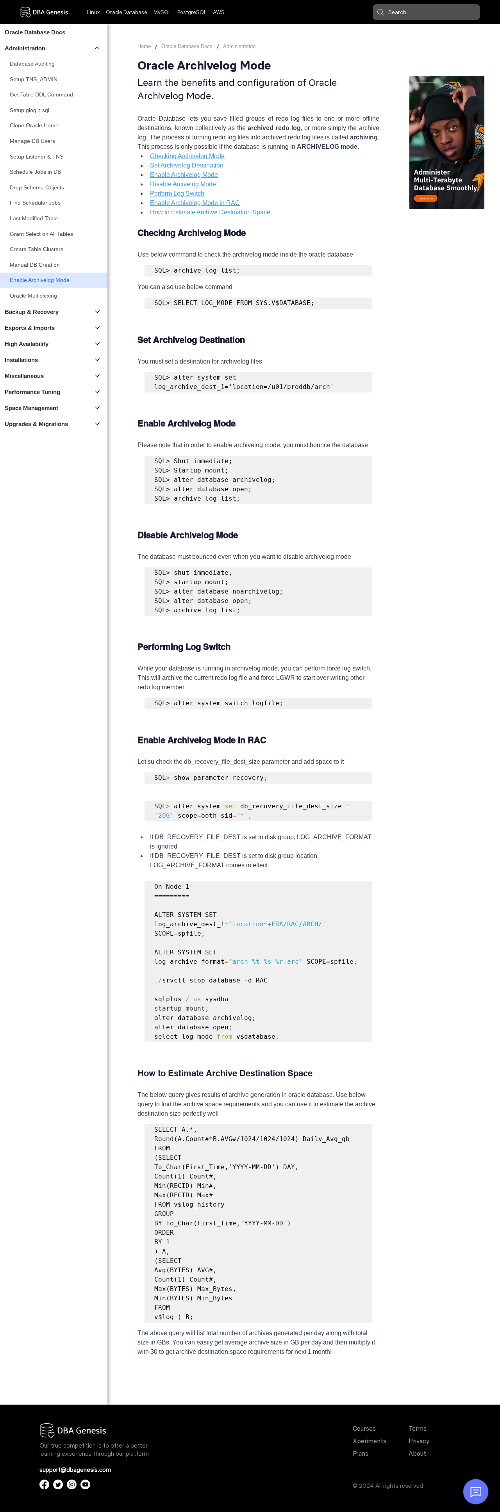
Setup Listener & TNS (36, 156)
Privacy (419, 1441)
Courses (364, 1428)
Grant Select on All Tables (41, 234)
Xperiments (369, 1441)
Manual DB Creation (35, 265)
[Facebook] (44, 1484)
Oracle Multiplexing (33, 295)
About (417, 1453)
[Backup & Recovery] (97, 312)
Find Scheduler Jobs (35, 203)
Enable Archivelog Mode (40, 280)
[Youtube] (85, 1484)
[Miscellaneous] (97, 376)
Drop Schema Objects (37, 187)
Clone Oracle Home (34, 125)
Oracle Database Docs (35, 32)
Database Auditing (32, 64)
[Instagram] (72, 1484)
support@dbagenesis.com (75, 1469)
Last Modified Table (34, 218)
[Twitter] (58, 1484)
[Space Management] (97, 408)
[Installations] (97, 360)
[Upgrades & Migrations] (97, 424)
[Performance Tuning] (97, 392)
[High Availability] (97, 344)
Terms (418, 1428)
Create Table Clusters (36, 249)
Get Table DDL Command (41, 94)
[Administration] (97, 48)
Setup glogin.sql (29, 110)
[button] (426, 12)
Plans (360, 1453)
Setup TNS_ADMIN (33, 79)
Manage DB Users (32, 141)
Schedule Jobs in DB (35, 172)
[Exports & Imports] (97, 328)
